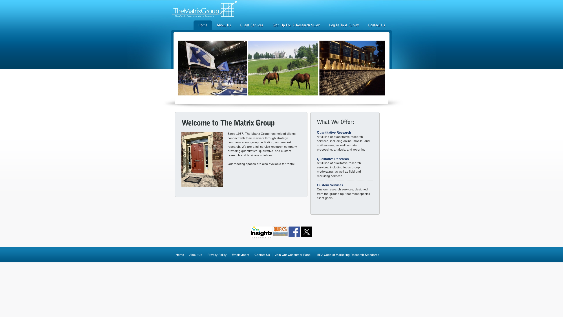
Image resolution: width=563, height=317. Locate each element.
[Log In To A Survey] (344, 25)
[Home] (203, 25)
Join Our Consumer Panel (293, 254)
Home (180, 254)
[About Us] (224, 25)
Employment (240, 254)
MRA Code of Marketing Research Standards (347, 254)
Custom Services (330, 185)
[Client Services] (252, 25)
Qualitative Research (333, 159)
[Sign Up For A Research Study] (296, 25)
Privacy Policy (217, 254)
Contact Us (262, 254)
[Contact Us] (377, 25)
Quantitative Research (334, 132)
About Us (195, 254)
